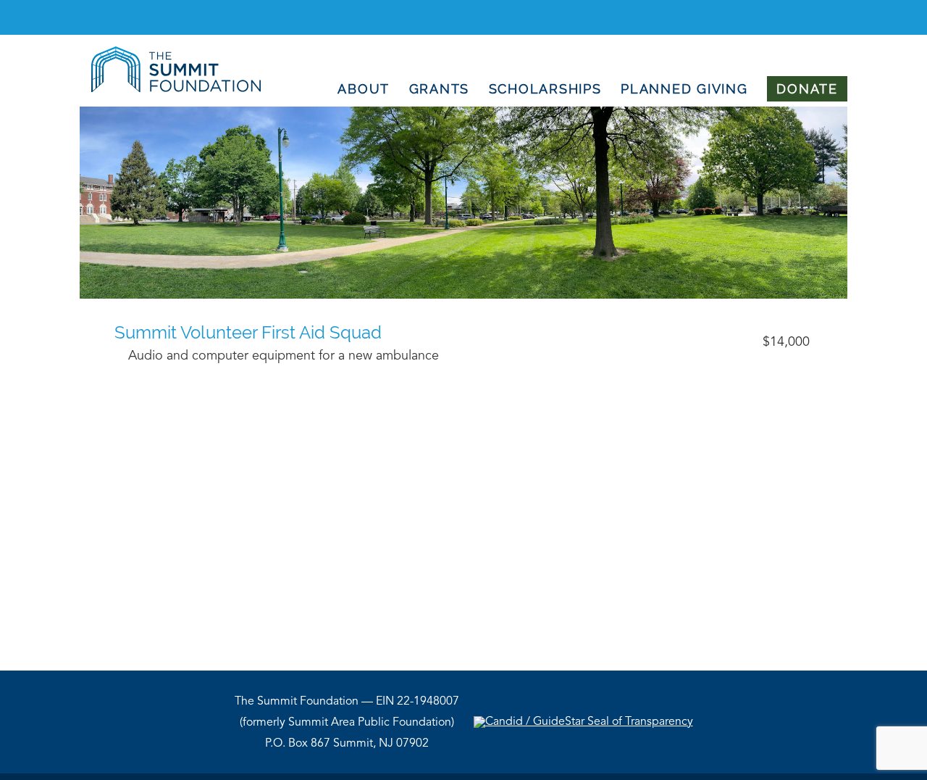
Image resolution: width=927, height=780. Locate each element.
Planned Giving (684, 88)
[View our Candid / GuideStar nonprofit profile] (583, 722)
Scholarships (545, 88)
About (363, 88)
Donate (807, 88)
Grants (439, 88)
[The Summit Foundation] (170, 89)
